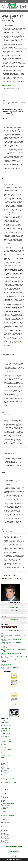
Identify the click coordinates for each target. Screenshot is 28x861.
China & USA (3, 811)
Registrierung (14, 610)
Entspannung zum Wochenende (7, 778)
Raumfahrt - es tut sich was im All (7, 786)
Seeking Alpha (3, 720)
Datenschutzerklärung (14, 851)
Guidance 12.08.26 (4, 836)
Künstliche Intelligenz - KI (6, 762)
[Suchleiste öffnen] (26, 1)
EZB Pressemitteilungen (5, 733)
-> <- (6, 85)
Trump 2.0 (3, 774)
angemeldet (8, 578)
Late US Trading (4, 754)
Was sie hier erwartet (14, 607)
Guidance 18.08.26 (4, 840)
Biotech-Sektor (4, 770)
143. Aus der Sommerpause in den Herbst (9, 790)
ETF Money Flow (4, 730)
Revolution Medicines (5, 766)
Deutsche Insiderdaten (5, 746)
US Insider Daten (4, 747)
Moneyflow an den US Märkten (7, 739)
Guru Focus (3, 750)
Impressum (14, 856)
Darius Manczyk (5, 452)
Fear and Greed (4, 727)
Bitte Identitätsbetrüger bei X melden (8, 782)
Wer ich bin (14, 604)
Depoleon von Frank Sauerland (14, 630)
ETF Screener (3, 731)
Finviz (2, 738)
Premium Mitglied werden (14, 612)
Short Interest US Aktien (6, 749)
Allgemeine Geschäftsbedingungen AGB (14, 846)
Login (14, 622)
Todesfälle (3, 823)
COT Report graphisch (5, 755)
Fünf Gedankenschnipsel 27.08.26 (8, 799)
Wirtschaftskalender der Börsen (7, 742)
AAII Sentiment (4, 723)
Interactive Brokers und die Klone (7, 815)
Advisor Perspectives (5, 722)
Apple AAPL (3, 819)
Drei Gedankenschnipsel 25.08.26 (7, 803)
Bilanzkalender (4, 744)
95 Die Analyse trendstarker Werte (8, 832)
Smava (3, 28)
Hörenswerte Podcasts (5, 807)
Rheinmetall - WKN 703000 (6, 795)
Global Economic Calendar (6, 741)
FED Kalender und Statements (7, 734)
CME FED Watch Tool (5, 736)
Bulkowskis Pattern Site (5, 728)
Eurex (2, 752)
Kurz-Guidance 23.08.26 (6, 827)
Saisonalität (3, 757)
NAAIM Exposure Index (5, 725)
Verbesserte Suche (14, 619)
